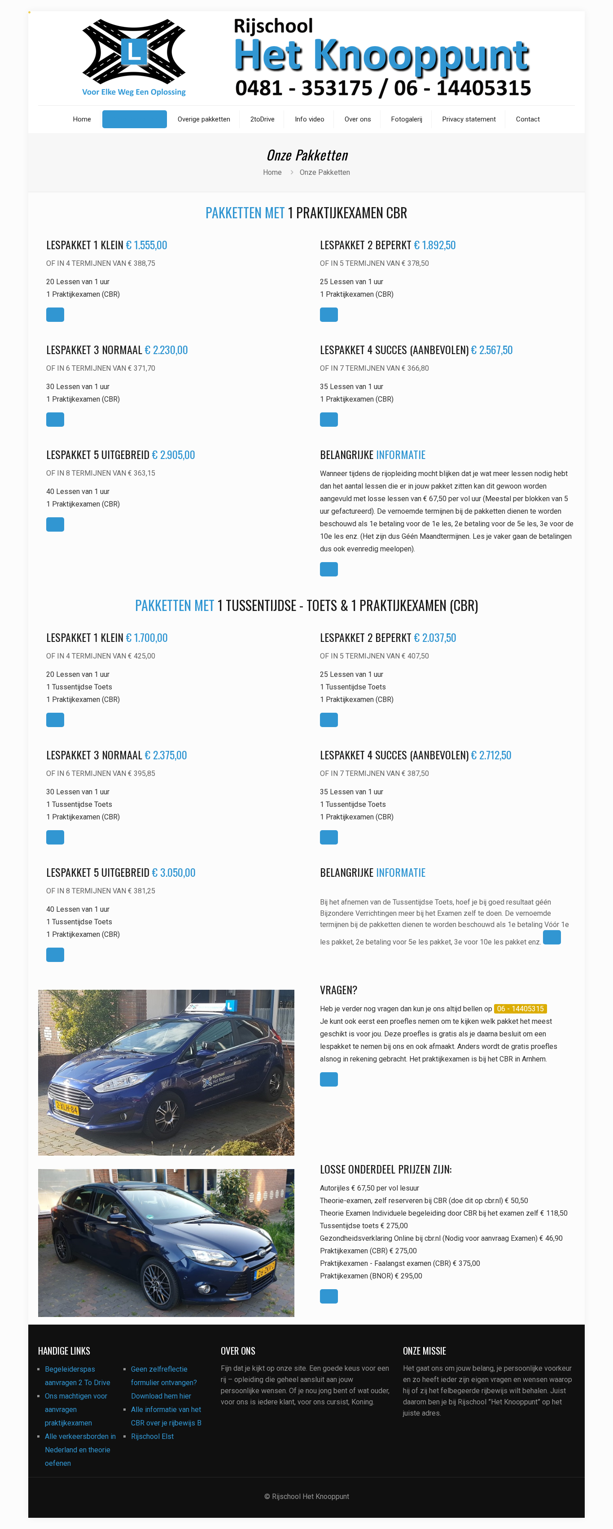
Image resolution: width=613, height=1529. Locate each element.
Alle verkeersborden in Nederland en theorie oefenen (80, 1450)
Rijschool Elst (152, 1436)
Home (272, 172)
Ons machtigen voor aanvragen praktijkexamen (76, 1409)
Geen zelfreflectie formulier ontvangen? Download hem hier (164, 1382)
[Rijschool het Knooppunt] (306, 58)
